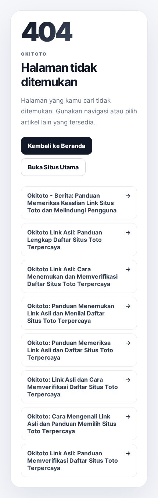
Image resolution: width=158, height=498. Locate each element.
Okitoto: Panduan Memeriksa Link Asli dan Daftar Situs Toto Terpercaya (79, 350)
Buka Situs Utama (53, 167)
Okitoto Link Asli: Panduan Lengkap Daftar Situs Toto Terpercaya (79, 240)
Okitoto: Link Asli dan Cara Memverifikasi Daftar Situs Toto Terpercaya (79, 387)
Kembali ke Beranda (56, 145)
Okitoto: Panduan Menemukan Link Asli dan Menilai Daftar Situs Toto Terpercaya (79, 313)
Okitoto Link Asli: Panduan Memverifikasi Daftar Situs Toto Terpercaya (79, 460)
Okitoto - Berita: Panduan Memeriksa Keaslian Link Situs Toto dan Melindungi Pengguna (79, 203)
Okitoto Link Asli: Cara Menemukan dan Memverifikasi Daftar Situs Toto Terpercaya (79, 276)
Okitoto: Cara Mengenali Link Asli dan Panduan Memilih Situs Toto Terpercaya (79, 424)
